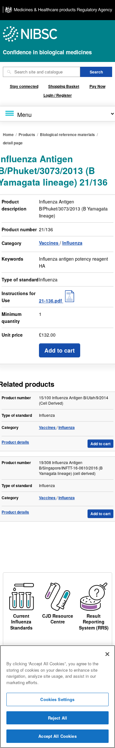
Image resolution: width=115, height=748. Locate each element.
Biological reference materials (67, 134)
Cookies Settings (57, 699)
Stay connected (24, 86)
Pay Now (97, 86)
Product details (15, 442)
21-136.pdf (51, 300)
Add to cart (59, 350)
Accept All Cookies (57, 736)
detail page (13, 143)
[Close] (107, 654)
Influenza (72, 243)
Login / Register (57, 95)
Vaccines (49, 243)
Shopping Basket (63, 86)
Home (8, 134)
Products (27, 134)
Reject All (57, 718)
